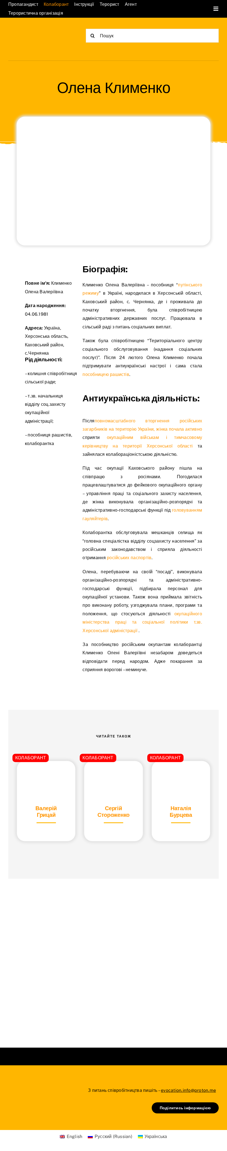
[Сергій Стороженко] (113, 774)
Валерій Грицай (46, 811)
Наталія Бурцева (181, 811)
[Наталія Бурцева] (180, 774)
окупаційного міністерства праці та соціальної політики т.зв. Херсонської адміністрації (142, 622)
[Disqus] (113, 956)
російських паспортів (129, 557)
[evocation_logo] (36, 31)
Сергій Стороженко (113, 811)
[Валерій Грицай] (46, 774)
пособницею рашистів (105, 374)
